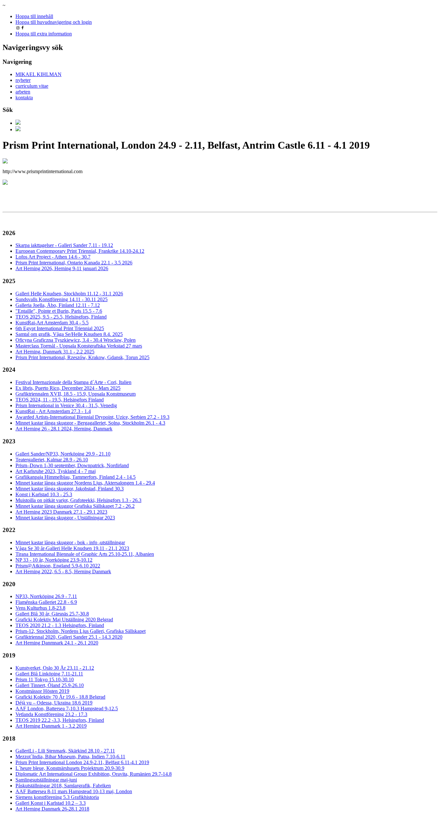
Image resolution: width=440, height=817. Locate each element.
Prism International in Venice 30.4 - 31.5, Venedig (66, 405)
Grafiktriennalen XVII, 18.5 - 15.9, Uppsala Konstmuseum (75, 394)
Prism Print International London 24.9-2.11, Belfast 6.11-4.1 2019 (82, 762)
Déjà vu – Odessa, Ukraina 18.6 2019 (53, 702)
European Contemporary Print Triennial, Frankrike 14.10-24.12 (79, 251)
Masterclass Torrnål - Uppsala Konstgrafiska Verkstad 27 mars (78, 346)
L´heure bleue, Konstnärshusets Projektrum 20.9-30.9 (69, 768)
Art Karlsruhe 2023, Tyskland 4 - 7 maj (55, 471)
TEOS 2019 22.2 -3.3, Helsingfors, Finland (59, 720)
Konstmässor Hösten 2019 (42, 691)
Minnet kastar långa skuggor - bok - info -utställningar (70, 542)
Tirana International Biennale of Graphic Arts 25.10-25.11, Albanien (84, 554)
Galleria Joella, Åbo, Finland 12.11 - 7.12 (57, 305)
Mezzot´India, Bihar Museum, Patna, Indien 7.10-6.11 (70, 756)
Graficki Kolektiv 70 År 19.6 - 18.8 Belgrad (60, 697)
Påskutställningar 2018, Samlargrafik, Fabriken (63, 785)
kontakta (24, 97)
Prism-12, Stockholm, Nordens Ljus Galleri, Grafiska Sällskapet (80, 631)
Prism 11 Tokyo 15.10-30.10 (44, 679)
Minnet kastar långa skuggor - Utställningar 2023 (65, 517)
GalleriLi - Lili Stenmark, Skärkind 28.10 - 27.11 (65, 750)
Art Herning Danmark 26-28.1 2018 (52, 809)
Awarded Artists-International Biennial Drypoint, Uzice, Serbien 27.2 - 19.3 (92, 417)
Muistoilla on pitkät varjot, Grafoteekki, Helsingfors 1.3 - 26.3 (78, 500)
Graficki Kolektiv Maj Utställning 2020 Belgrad (64, 619)
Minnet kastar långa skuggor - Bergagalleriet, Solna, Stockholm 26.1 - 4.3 (90, 423)
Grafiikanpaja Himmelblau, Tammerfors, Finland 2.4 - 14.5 (75, 477)
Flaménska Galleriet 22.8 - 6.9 (46, 602)
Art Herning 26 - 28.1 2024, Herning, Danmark (63, 428)
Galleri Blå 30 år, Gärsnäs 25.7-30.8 (52, 613)
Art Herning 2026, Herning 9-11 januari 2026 (61, 268)
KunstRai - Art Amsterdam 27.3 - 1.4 (53, 411)
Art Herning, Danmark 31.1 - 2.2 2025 (54, 351)
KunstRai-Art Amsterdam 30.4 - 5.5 (52, 322)
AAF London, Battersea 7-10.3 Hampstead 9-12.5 (66, 708)
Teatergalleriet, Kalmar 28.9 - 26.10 (51, 459)
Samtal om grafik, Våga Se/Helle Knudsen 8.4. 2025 (69, 334)
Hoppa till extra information (43, 33)
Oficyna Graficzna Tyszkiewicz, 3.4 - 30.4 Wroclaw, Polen (75, 340)
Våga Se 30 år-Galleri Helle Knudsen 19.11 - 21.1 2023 (72, 548)
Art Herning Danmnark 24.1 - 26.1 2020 (56, 642)
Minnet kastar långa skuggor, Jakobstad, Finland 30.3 (69, 488)
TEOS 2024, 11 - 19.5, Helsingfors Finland (59, 399)
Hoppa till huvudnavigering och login (53, 22)
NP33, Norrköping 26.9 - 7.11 (46, 596)
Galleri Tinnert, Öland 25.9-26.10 (49, 685)
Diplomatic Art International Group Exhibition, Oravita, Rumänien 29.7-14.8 (93, 774)
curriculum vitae (31, 86)
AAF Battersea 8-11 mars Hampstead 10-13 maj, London (73, 791)
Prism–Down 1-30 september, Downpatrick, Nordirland (72, 465)
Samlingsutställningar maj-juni (46, 780)
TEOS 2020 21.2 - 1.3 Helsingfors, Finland (59, 625)
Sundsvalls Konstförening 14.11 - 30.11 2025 (61, 299)
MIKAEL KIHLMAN (38, 74)
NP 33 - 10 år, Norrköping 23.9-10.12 (53, 560)
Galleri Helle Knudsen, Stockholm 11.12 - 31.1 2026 (69, 293)
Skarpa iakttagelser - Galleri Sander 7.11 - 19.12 (64, 245)
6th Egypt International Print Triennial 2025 (59, 328)
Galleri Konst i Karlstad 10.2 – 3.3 (50, 803)
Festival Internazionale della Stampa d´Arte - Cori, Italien (73, 382)
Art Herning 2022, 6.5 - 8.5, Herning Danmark (63, 571)
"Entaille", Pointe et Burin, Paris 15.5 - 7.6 (58, 311)
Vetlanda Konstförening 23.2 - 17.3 (51, 714)
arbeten (22, 91)
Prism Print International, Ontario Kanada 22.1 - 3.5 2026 (73, 262)
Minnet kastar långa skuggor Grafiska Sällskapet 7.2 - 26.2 (75, 506)
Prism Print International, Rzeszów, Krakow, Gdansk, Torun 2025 (82, 357)
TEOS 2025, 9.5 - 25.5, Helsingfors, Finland (61, 317)
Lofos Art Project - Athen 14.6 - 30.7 (53, 257)
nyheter (23, 80)
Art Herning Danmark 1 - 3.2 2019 (51, 726)
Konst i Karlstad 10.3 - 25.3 (43, 494)
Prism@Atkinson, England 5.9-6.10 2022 (57, 565)
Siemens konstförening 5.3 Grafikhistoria (57, 797)
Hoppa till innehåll (34, 16)
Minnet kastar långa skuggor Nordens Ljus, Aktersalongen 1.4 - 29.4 (85, 483)
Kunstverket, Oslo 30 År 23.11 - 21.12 (54, 668)
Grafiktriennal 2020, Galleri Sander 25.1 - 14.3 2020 (68, 637)
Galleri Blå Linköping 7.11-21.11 (49, 673)
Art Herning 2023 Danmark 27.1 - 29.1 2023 (61, 512)
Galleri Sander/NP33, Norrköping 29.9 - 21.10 (62, 454)
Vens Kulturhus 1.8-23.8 (40, 608)
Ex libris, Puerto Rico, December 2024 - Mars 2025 (67, 388)
